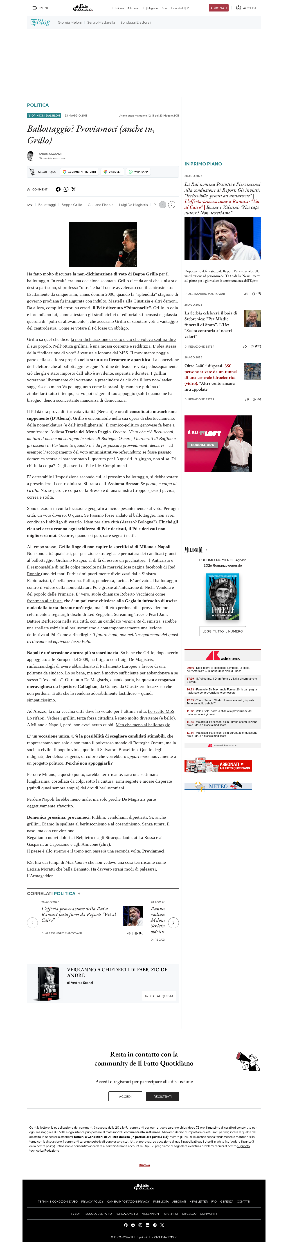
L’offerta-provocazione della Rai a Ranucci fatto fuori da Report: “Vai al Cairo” (78, 914)
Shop (165, 8)
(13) (141, 933)
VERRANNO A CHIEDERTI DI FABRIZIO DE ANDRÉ (117, 972)
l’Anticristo (159, 560)
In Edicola (118, 8)
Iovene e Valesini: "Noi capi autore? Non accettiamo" (221, 210)
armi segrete (127, 781)
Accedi (125, 1096)
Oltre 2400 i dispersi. (203, 366)
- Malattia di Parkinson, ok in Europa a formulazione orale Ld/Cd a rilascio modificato (222, 723)
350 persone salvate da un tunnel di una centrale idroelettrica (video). (210, 374)
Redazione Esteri (199, 346)
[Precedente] (32, 922)
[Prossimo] (173, 922)
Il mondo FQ (178, 8)
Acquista (159, 996)
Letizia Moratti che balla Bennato (58, 868)
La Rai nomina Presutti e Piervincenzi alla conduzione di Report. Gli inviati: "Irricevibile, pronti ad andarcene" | (222, 190)
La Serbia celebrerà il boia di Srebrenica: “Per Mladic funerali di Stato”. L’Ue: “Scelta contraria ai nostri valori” (210, 324)
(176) (258, 346)
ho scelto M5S (161, 711)
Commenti (40, 189)
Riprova (144, 1165)
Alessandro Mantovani (61, 933)
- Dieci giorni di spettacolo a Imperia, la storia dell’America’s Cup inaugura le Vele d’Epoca (218, 669)
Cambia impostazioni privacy (128, 1201)
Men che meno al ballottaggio (143, 724)
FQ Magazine (151, 8)
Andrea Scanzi (50, 154)
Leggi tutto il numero (222, 631)
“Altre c (206, 383)
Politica (38, 105)
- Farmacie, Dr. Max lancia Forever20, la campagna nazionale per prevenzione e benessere (222, 691)
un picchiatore (132, 560)
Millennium (133, 8)
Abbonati (218, 8)
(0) (259, 399)
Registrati (163, 1096)
